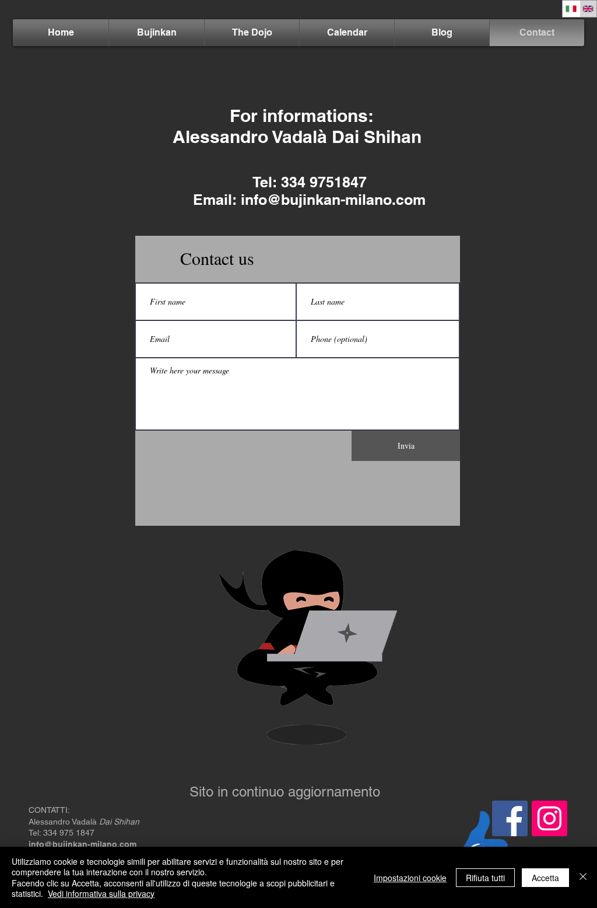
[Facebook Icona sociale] (510, 818)
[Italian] (571, 9)
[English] (588, 9)
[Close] (583, 877)
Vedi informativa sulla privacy (101, 893)
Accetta (545, 877)
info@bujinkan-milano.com (333, 199)
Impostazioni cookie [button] (410, 877)
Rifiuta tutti (485, 877)
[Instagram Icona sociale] (549, 818)
